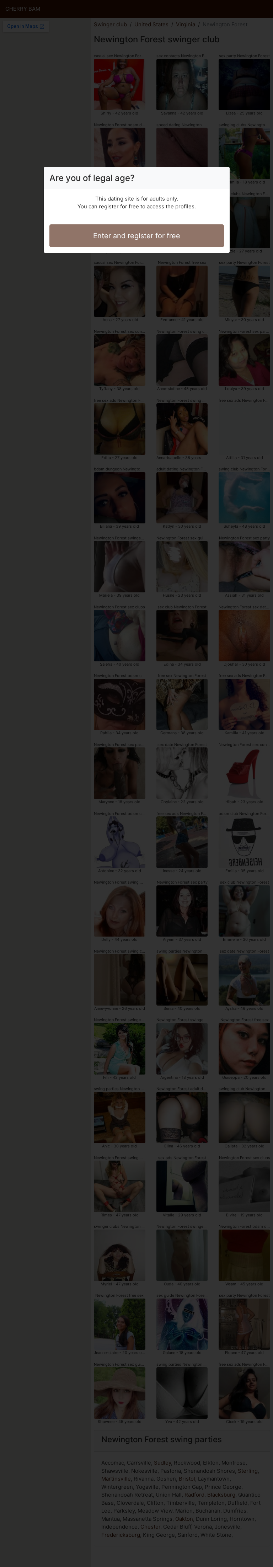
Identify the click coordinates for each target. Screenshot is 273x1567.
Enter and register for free (136, 235)
